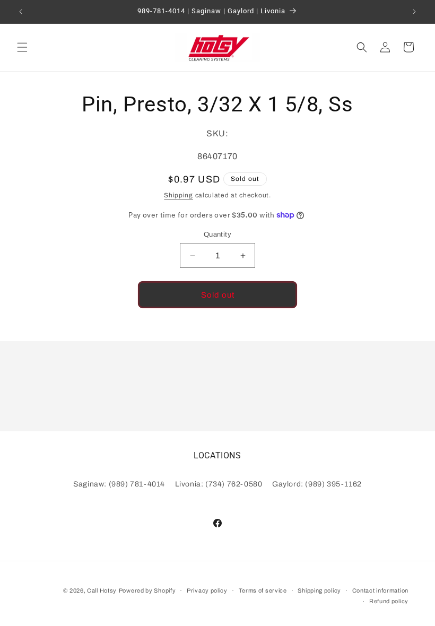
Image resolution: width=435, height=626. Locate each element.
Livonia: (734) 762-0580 (219, 484)
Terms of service (263, 590)
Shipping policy (319, 590)
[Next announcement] (414, 11)
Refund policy (388, 601)
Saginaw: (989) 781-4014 (119, 484)
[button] (22, 47)
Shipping (178, 195)
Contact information (380, 590)
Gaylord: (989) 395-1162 (317, 484)
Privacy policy (207, 590)
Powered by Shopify (147, 590)
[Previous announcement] (20, 11)
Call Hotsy (102, 590)
